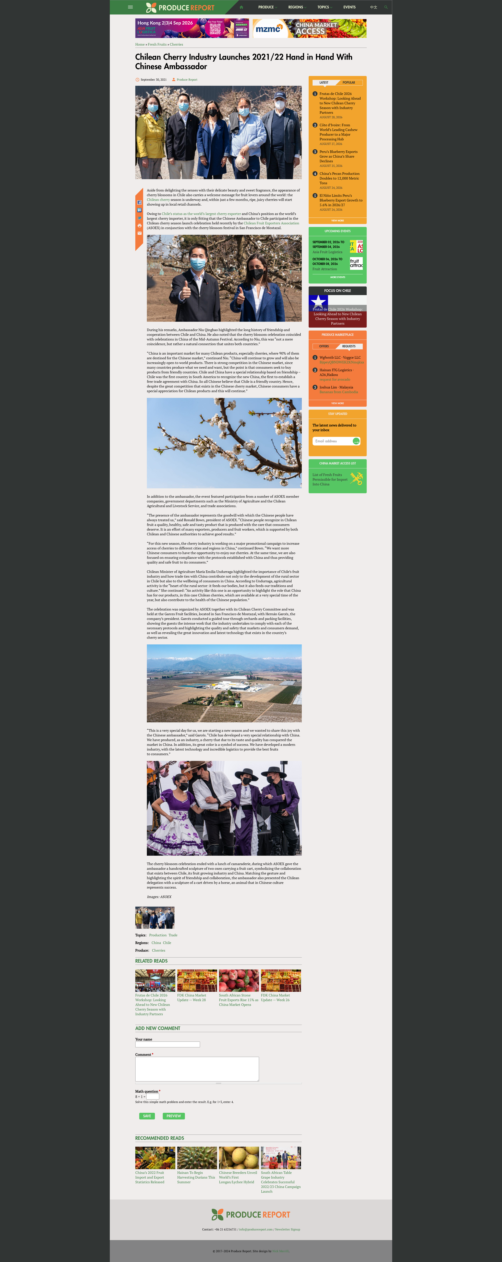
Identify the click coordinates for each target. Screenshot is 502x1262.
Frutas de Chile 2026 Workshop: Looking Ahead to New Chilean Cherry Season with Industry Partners (152, 1004)
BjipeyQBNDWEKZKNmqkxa (342, 362)
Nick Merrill (280, 1251)
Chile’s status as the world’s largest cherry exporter (201, 213)
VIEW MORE (337, 221)
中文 (373, 7)
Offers (324, 346)
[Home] (180, 8)
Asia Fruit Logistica (327, 251)
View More (337, 403)
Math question (147, 1091)
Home (140, 44)
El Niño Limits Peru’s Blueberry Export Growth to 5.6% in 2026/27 (341, 200)
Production (158, 935)
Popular (349, 82)
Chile (167, 942)
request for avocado (335, 379)
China (156, 942)
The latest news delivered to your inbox (334, 427)
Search (386, 7)
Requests (349, 346)
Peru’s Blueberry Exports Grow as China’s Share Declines (339, 156)
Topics (323, 7)
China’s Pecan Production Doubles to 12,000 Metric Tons (340, 178)
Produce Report (187, 79)
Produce (266, 7)
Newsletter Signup (287, 1229)
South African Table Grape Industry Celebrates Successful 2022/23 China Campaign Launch (281, 1182)
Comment (144, 1054)
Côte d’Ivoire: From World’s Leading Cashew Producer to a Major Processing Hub (338, 132)
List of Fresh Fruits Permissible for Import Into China (330, 479)
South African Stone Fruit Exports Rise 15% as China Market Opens (238, 1000)
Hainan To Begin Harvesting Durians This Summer (196, 1177)
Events (350, 7)
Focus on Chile (337, 291)
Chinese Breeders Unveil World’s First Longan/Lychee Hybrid (238, 1177)
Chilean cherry (158, 199)
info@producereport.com (256, 1229)
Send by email (139, 233)
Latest (324, 82)
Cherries (176, 44)
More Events (337, 277)
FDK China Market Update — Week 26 (275, 997)
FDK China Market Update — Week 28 (191, 997)
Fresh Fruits (157, 44)
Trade (173, 935)
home (241, 7)
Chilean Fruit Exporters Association (271, 223)
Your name (143, 1039)
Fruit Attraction (325, 268)
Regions (295, 7)
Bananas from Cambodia (339, 391)
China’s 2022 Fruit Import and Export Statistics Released (149, 1177)
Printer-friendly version (139, 225)
